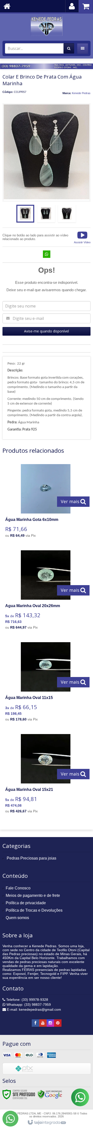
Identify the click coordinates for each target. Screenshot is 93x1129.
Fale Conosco (18, 888)
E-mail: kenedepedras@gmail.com (33, 1009)
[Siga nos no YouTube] (43, 1023)
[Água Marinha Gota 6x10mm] (45, 502)
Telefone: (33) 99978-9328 (26, 1000)
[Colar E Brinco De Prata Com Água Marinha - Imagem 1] (25, 214)
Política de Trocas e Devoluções (34, 910)
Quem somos (17, 918)
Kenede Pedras (81, 93)
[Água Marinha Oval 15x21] (45, 775)
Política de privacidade (26, 903)
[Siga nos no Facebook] (35, 1023)
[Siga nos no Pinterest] (58, 1023)
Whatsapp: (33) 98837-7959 (28, 1004)
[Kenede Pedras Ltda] (46, 26)
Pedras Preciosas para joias (31, 858)
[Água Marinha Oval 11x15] (45, 683)
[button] (82, 237)
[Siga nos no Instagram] (50, 1023)
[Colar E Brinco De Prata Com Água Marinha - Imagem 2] (46, 214)
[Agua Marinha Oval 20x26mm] (45, 591)
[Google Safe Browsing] (49, 1094)
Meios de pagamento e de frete (33, 895)
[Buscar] (68, 48)
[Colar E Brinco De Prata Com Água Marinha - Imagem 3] (67, 214)
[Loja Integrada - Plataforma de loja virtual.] (46, 1122)
